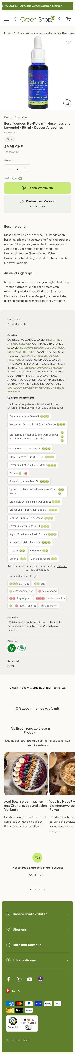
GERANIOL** (46, 387)
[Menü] (35, 1017)
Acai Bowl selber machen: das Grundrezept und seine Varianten (25, 805)
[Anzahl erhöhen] (25, 169)
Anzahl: (9, 160)
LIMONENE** (30, 387)
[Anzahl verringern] (9, 169)
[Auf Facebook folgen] (8, 979)
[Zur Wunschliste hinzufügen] (68, 42)
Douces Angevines (16, 117)
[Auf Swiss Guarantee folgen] (40, 979)
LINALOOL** (15, 387)
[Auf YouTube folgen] (30, 979)
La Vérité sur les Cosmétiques (46, 568)
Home (7, 33)
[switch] (28, 1027)
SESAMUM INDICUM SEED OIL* (38, 347)
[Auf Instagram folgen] (19, 979)
